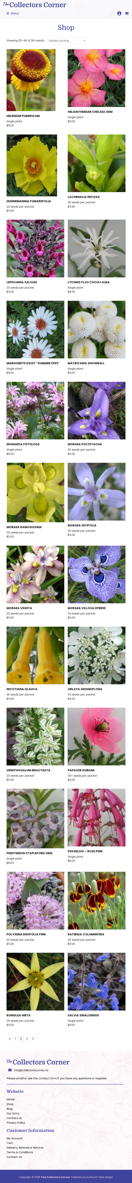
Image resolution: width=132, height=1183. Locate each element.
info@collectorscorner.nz (31, 1070)
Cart (10, 1143)
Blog (9, 1109)
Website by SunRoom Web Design (92, 1177)
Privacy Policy (16, 1123)
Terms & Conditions (20, 1152)
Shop (10, 1104)
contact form (47, 1078)
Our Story (13, 1113)
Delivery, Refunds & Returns (25, 1148)
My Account (15, 1138)
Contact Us (14, 1118)
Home (11, 1099)
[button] (13, 13)
